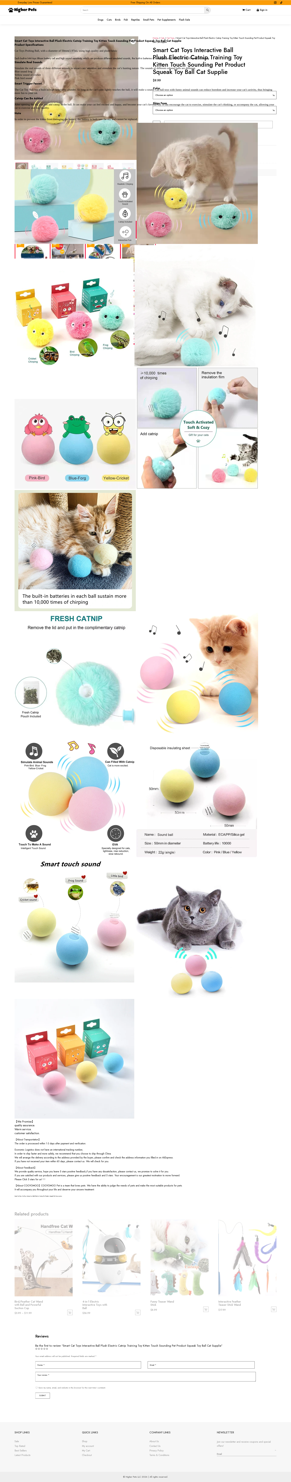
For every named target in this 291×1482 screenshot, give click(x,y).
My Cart (86, 1450)
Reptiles (135, 20)
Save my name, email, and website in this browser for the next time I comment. (72, 1387)
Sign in (263, 10)
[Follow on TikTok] (281, 2)
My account (88, 1446)
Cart (248, 10)
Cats (109, 20)
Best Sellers (21, 1450)
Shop (84, 1441)
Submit (42, 1395)
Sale (17, 1441)
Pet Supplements (166, 20)
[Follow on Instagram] (275, 2)
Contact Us (155, 1446)
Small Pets (148, 20)
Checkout (87, 1455)
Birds (117, 20)
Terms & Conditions (159, 1455)
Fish (126, 20)
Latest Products (22, 1455)
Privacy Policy (156, 1450)
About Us (154, 1441)
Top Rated (20, 1446)
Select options (70, 1312)
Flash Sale (184, 20)
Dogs (100, 20)
